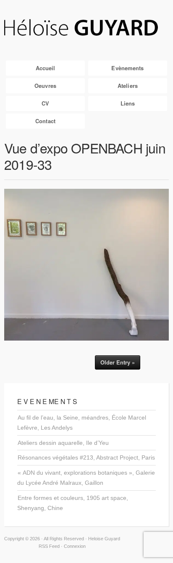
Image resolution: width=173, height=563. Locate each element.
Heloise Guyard (86, 28)
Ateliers (128, 86)
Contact (45, 121)
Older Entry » (117, 362)
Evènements (127, 68)
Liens (128, 103)
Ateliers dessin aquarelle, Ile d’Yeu (63, 442)
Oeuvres (45, 86)
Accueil (45, 68)
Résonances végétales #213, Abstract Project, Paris (86, 457)
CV (45, 103)
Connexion (75, 546)
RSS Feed (49, 546)
